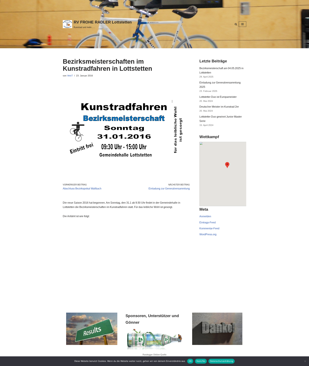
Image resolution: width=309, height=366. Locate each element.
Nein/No (201, 361)
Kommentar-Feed (209, 228)
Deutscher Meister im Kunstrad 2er (219, 106)
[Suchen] (236, 24)
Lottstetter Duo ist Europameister (218, 97)
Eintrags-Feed (207, 222)
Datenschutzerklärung (221, 361)
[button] (227, 165)
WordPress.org (207, 234)
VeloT (70, 75)
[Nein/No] (305, 361)
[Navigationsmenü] (242, 24)
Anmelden (205, 216)
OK (190, 361)
